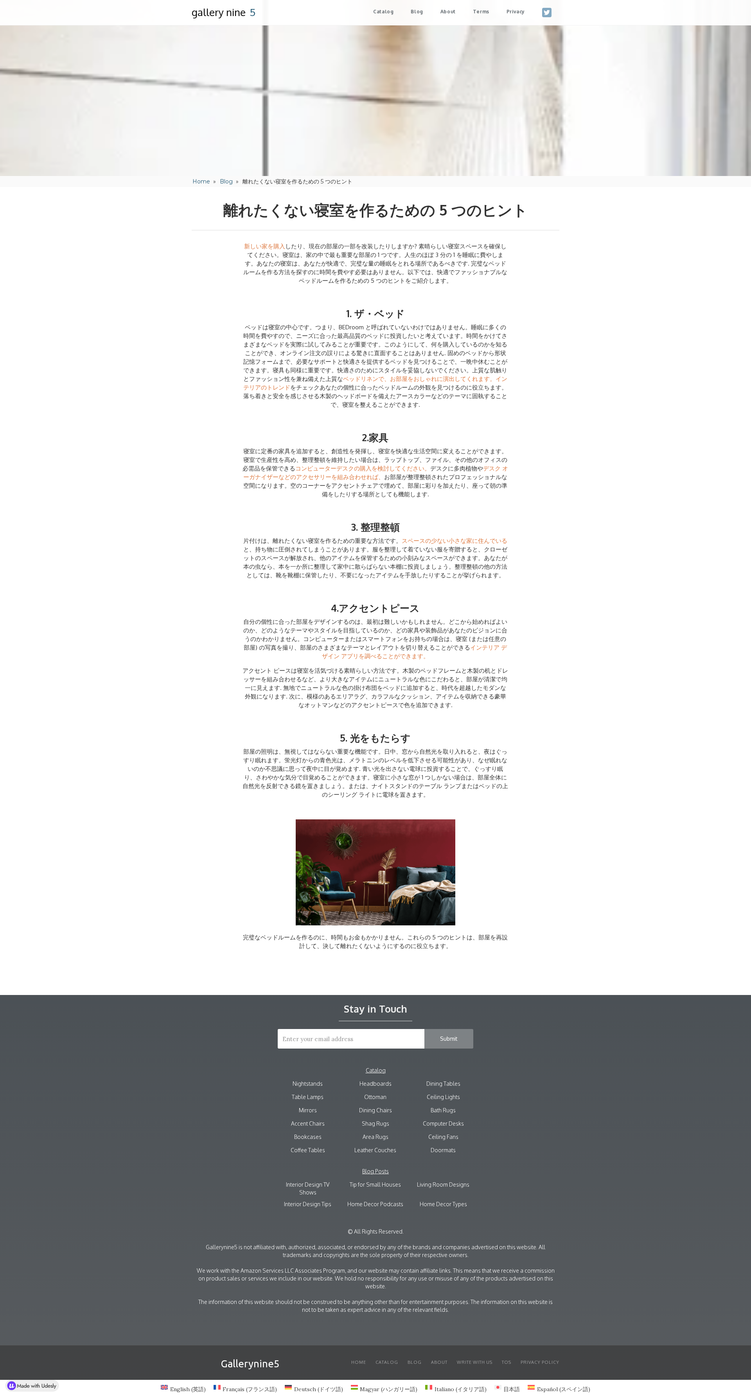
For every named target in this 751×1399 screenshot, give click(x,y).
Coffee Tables (308, 1150)
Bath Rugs (443, 1110)
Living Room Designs (443, 1184)
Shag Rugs (375, 1123)
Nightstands (308, 1083)
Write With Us (474, 1362)
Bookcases (308, 1136)
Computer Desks (443, 1123)
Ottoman (375, 1097)
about (448, 11)
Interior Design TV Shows (307, 1188)
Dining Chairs (375, 1110)
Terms (481, 11)
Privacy (516, 11)
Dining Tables (443, 1083)
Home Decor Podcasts (375, 1204)
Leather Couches (375, 1150)
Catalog (383, 11)
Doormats (443, 1150)
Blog (417, 11)
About (439, 1362)
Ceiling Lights (443, 1097)
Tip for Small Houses (375, 1184)
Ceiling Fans (443, 1136)
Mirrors (308, 1110)
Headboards (375, 1083)
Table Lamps (307, 1097)
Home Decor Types (443, 1204)
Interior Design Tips (307, 1204)
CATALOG (387, 1362)
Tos (506, 1362)
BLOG (415, 1362)
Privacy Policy (540, 1362)
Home (201, 181)
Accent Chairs (308, 1123)
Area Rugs (375, 1136)
